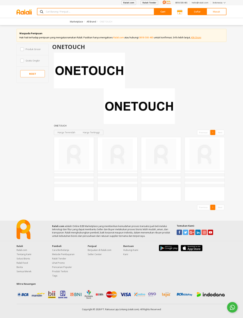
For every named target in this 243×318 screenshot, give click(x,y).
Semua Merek (24, 271)
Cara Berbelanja (60, 250)
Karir (125, 254)
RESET (32, 73)
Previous (203, 132)
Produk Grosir (33, 49)
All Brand (91, 21)
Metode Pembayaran (63, 254)
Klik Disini (196, 37)
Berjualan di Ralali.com (99, 250)
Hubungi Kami (130, 250)
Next (220, 132)
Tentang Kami (24, 254)
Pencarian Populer (62, 267)
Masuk (216, 11)
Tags (54, 275)
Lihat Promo (58, 262)
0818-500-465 (181, 2)
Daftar (197, 11)
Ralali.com (128, 2)
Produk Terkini (60, 271)
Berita (20, 267)
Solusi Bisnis (23, 258)
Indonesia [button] (218, 2)
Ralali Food (22, 262)
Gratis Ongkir (33, 60)
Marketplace (76, 21)
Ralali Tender (149, 2)
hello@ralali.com (200, 2)
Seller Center (95, 254)
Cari (162, 11)
